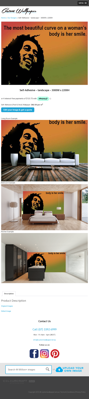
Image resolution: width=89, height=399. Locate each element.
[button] (83, 3)
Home (3, 18)
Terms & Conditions (67, 392)
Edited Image (6, 311)
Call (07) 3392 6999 (45, 329)
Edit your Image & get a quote (17, 110)
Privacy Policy (81, 392)
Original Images (7, 306)
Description (9, 294)
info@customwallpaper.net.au (44, 340)
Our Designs (12, 18)
